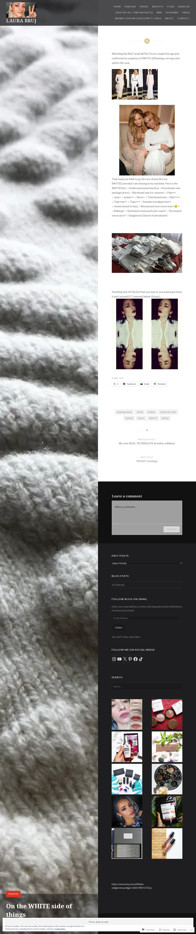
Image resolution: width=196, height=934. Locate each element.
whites (165, 418)
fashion (129, 418)
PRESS (186, 12)
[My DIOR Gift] (127, 844)
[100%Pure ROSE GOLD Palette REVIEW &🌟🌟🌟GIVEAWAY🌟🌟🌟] (167, 747)
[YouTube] (119, 659)
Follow (118, 627)
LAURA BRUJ (21, 20)
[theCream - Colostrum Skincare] (127, 747)
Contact (183, 18)
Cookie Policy (60, 929)
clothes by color (168, 412)
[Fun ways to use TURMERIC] (167, 812)
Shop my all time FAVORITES (134, 12)
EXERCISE (184, 6)
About (169, 18)
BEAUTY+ (158, 6)
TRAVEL (144, 6)
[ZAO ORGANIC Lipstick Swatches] (127, 715)
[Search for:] (147, 686)
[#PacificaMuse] (127, 812)
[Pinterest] (130, 659)
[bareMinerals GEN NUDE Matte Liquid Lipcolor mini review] (167, 844)
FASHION (130, 6)
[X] (124, 659)
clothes (151, 412)
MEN (159, 12)
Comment (171, 529)
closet (140, 412)
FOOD (171, 6)
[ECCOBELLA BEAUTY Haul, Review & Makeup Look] (127, 779)
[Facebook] (135, 659)
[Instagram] (114, 659)
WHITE (153, 418)
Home (117, 6)
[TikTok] (140, 659)
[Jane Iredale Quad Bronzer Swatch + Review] (167, 715)
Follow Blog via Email (129, 599)
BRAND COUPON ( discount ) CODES (138, 18)
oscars (141, 418)
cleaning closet (124, 412)
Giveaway (172, 12)
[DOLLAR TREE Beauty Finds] (167, 779)
